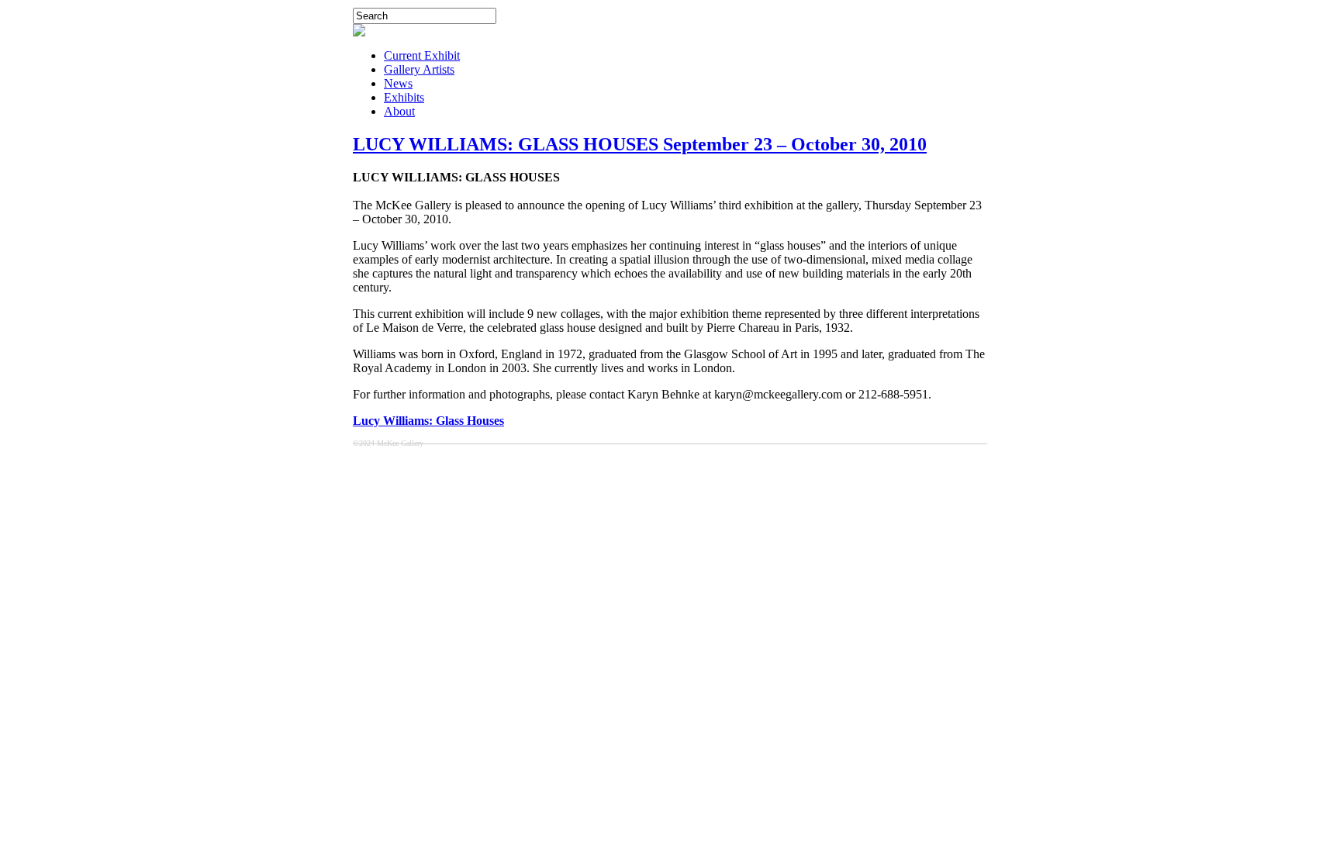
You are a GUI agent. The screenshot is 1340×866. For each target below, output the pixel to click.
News (398, 83)
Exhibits (404, 97)
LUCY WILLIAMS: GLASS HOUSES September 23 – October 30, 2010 (640, 144)
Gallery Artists (419, 69)
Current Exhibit (422, 55)
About (399, 111)
